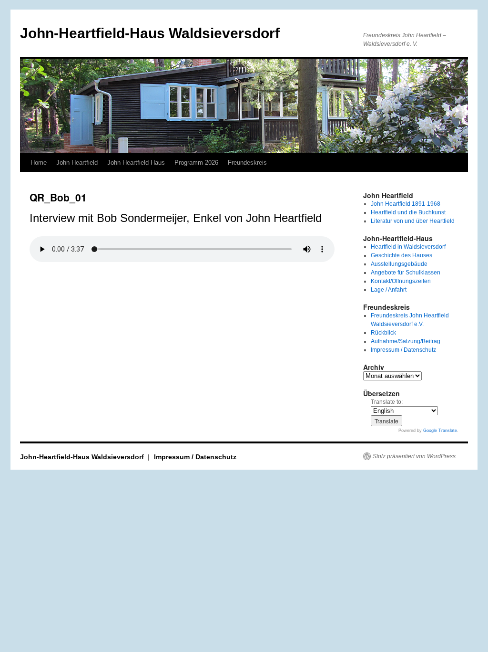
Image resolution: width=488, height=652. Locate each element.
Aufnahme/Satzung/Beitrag (405, 341)
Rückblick (383, 332)
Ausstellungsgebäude (399, 264)
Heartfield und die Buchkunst (408, 212)
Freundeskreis (247, 162)
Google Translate (440, 430)
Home (38, 162)
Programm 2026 (196, 162)
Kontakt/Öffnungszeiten (401, 281)
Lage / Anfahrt (389, 289)
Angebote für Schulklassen (405, 272)
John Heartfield (77, 162)
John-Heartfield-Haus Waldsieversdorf (150, 33)
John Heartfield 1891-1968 (405, 203)
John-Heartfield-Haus (136, 162)
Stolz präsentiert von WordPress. (415, 456)
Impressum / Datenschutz (403, 350)
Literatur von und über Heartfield (413, 221)
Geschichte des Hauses (401, 255)
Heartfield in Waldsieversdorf (408, 246)
